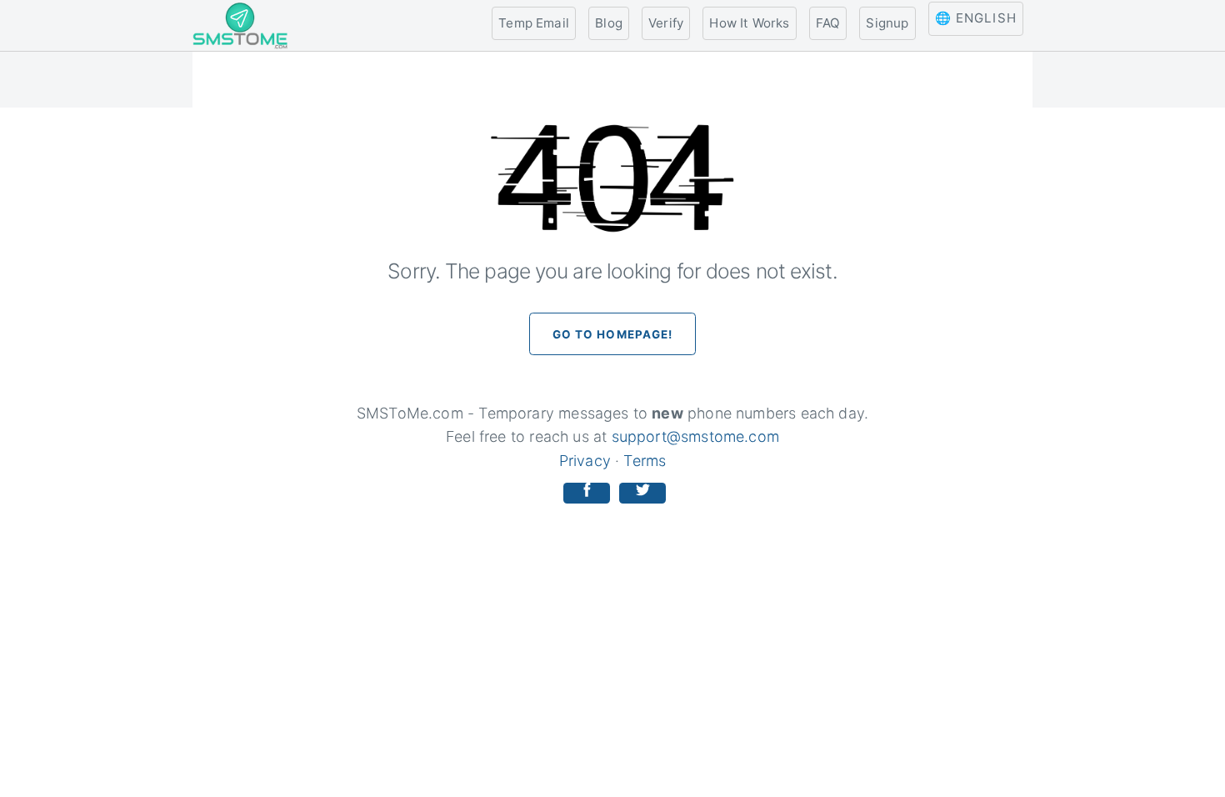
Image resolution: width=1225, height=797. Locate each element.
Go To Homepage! (612, 334)
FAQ (828, 23)
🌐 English (976, 18)
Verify (665, 23)
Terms (644, 460)
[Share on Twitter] (642, 493)
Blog (608, 23)
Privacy (585, 460)
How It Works (749, 23)
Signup (887, 23)
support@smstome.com (695, 436)
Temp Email (533, 23)
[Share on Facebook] (586, 493)
